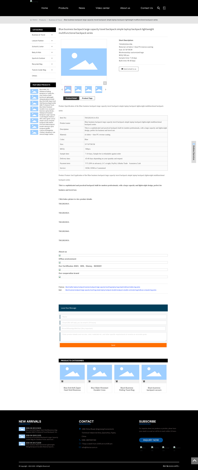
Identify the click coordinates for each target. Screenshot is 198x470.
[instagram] (164, 448)
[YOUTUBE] (153, 448)
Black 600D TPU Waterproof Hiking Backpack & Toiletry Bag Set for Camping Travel (47, 92)
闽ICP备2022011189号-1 (171, 466)
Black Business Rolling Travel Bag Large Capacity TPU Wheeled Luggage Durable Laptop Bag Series (126, 389)
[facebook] (175, 448)
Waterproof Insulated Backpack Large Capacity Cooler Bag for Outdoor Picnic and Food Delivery (47, 116)
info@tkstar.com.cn (89, 447)
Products (42, 20)
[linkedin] (142, 448)
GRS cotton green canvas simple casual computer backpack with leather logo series (47, 121)
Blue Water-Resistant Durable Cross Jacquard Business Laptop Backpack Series (48, 110)
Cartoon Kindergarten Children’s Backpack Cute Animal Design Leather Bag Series (47, 133)
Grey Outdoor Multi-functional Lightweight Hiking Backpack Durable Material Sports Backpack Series (47, 99)
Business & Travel (55, 20)
